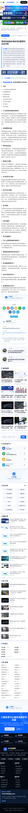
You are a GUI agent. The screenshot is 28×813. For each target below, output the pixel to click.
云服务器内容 (19, 768)
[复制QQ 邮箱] (24, 453)
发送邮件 (18, 758)
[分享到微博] (8, 308)
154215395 (9, 449)
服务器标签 (4, 786)
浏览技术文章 (9, 729)
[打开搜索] (17, 2)
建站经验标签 (4, 784)
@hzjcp (8, 465)
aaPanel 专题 (4, 782)
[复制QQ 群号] (24, 459)
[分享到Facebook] (10, 312)
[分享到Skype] (17, 312)
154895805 (9, 460)
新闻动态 (3, 771)
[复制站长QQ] (24, 448)
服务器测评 (18, 766)
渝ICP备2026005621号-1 (18, 810)
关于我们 (18, 780)
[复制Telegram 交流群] (24, 465)
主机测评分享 (20, 28)
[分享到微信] (4, 308)
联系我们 (18, 786)
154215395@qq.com (11, 454)
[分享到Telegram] (14, 312)
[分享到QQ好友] (12, 308)
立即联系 (4, 801)
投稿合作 (18, 782)
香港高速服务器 (7, 82)
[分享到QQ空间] (16, 308)
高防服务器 (18, 771)
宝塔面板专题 (4, 780)
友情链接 (18, 784)
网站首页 (3, 766)
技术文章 (13, 28)
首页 (8, 28)
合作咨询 (18, 729)
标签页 (2, 773)
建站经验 (18, 773)
